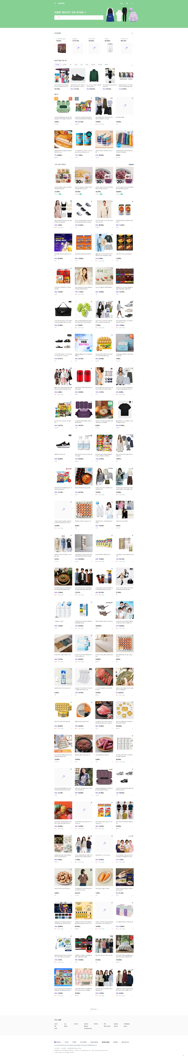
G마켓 (86, 64)
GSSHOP (86, 1024)
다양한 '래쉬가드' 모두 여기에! (68, 12)
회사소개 (67, 1042)
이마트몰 (100, 64)
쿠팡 (81, 64)
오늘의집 (93, 64)
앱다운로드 (58, 1042)
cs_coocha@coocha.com (85, 1050)
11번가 (76, 64)
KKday (125, 1026)
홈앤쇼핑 (86, 1026)
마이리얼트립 (126, 1024)
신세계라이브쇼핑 (88, 1028)
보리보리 (116, 1026)
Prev (54, 46)
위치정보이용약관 (94, 1042)
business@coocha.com (102, 1050)
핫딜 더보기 (93, 1009)
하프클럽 (57, 64)
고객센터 (74, 1042)
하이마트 (96, 1024)
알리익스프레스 (107, 1026)
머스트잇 (76, 1024)
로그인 (121, 3)
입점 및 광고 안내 (125, 1042)
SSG (70, 64)
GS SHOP (64, 64)
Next (133, 46)
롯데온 (106, 64)
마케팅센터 (115, 1042)
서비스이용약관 (83, 1042)
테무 (105, 1024)
